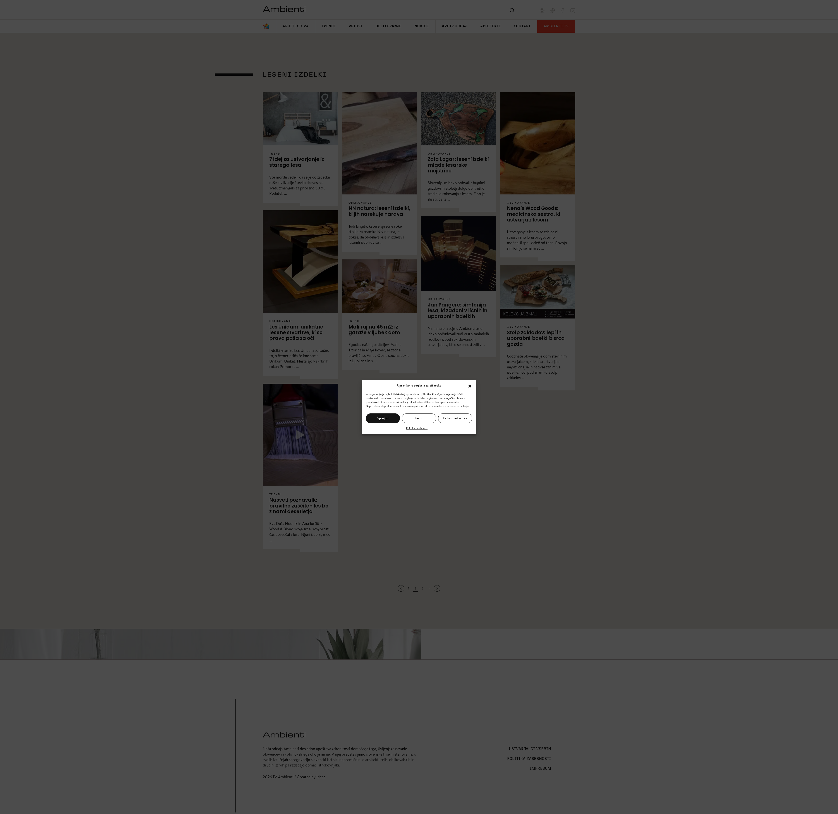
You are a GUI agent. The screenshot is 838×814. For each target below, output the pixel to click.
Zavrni (419, 418)
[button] (470, 385)
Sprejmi (382, 418)
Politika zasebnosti (417, 428)
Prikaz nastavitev (455, 418)
